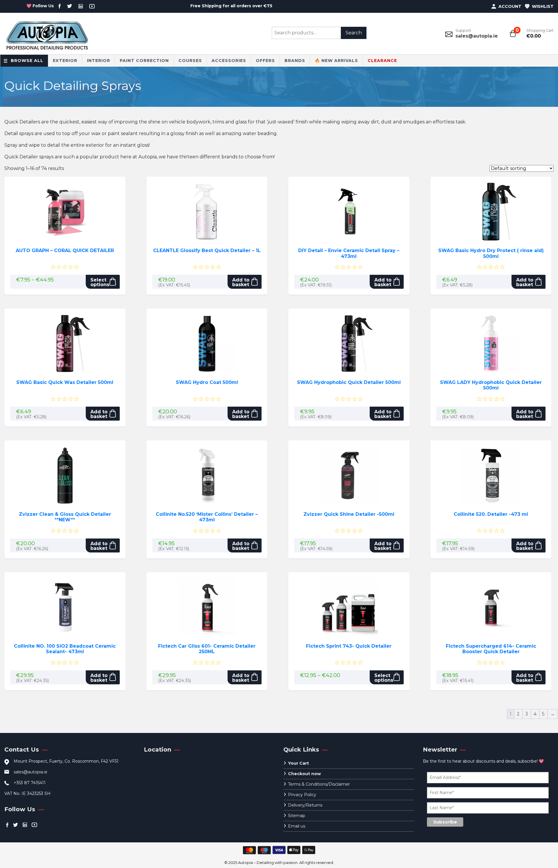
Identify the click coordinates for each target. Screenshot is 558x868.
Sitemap (296, 815)
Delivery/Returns (305, 805)
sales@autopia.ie (476, 36)
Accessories (229, 60)
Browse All (27, 60)
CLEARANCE (382, 60)
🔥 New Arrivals (336, 60)
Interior (98, 60)
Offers (265, 60)
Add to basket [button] (240, 282)
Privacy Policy (302, 794)
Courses (190, 60)
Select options (99, 282)
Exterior (65, 60)
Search (354, 33)
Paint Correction (144, 60)
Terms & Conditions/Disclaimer (319, 784)
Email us (296, 826)
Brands (295, 60)
